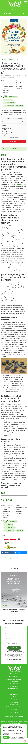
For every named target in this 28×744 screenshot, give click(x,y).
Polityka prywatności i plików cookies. (14, 659)
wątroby (20, 421)
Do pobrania (14, 709)
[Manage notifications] (25, 741)
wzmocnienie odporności (6, 91)
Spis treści (14, 149)
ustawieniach (6, 734)
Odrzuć (13, 737)
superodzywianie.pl (19, 716)
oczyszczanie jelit (13, 96)
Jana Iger (5, 73)
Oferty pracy (14, 699)
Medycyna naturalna (7, 81)
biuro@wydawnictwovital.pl (14, 688)
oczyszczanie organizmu (9, 102)
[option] (14, 591)
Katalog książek (14, 704)
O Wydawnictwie (14, 694)
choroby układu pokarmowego (19, 87)
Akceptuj (6, 737)
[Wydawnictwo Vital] (14, 3)
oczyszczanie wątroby (9, 105)
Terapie (5, 84)
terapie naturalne (19, 105)
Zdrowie (5, 88)
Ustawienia (21, 737)
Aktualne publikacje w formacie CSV (14, 707)
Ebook (3, 121)
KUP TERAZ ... (14, 141)
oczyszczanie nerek (8, 99)
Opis (4, 149)
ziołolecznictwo (6, 82)
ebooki (5, 96)
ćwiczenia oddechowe (8, 86)
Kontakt (14, 696)
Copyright (14, 723)
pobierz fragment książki (11, 59)
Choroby (18, 81)
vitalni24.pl (12, 716)
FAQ (8, 149)
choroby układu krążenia (21, 82)
